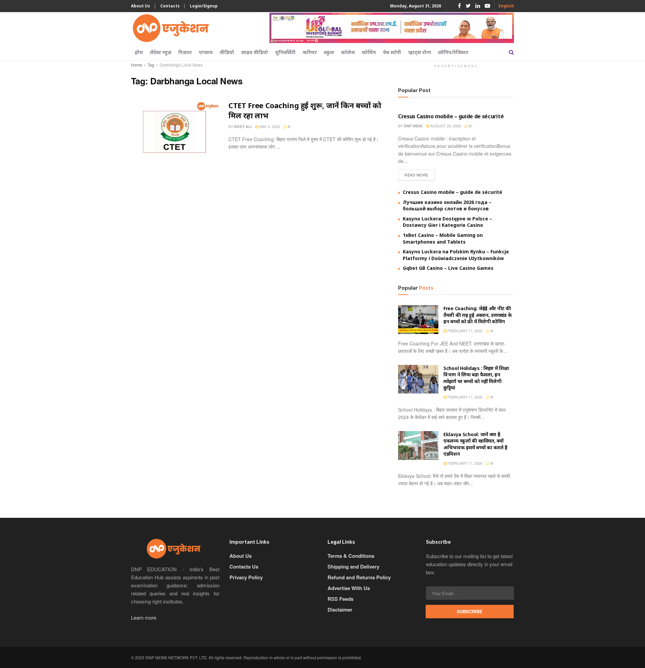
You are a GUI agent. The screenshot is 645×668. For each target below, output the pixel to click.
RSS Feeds (340, 598)
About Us (140, 6)
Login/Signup (204, 6)
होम (139, 52)
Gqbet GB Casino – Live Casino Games (448, 268)
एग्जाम (206, 52)
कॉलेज (348, 52)
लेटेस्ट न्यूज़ (160, 52)
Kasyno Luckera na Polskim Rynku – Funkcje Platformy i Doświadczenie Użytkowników (456, 254)
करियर (310, 52)
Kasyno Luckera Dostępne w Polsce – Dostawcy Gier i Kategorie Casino (447, 221)
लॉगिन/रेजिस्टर (453, 52)
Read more (416, 174)
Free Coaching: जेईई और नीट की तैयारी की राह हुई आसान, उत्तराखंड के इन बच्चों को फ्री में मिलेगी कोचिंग (477, 315)
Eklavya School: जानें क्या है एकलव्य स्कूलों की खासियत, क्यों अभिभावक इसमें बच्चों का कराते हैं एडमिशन (475, 444)
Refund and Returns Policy (359, 577)
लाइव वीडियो (254, 52)
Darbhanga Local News (181, 65)
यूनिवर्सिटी (285, 52)
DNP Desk (413, 125)
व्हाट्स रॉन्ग (419, 52)
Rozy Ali (243, 126)
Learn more (143, 617)
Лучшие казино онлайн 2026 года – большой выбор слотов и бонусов (447, 205)
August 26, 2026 (445, 125)
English (506, 6)
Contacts (170, 6)
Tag (150, 65)
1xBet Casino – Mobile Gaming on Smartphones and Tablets (443, 238)
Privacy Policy (246, 577)
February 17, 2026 (464, 330)
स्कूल (329, 52)
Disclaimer (340, 609)
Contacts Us (243, 566)
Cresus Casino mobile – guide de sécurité (451, 116)
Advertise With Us (349, 588)
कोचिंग (369, 52)
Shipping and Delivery (353, 566)
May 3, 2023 (269, 126)
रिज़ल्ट (185, 52)
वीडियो (227, 52)
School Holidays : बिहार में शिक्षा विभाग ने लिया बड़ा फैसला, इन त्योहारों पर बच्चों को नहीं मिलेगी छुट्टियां (476, 378)
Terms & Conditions (351, 555)
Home (136, 65)
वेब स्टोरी (392, 52)
